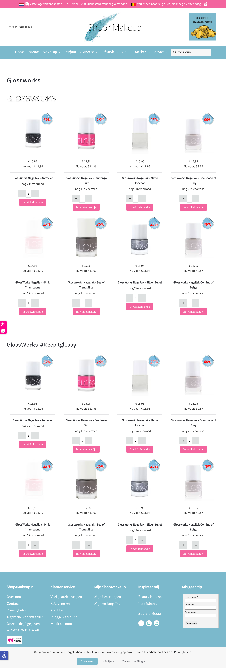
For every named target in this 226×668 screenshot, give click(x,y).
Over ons (14, 596)
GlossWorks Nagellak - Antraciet (33, 178)
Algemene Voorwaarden (25, 617)
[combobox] (191, 52)
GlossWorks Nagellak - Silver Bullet (140, 282)
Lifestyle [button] (108, 52)
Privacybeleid (17, 610)
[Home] (113, 27)
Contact (13, 603)
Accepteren (87, 661)
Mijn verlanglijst (107, 603)
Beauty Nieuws (150, 596)
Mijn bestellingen (107, 596)
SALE (126, 52)
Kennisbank (147, 603)
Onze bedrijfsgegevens (24, 623)
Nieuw (34, 52)
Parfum (70, 52)
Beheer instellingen (134, 661)
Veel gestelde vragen (66, 596)
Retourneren (60, 603)
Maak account (61, 623)
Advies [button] (159, 52)
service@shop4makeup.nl (23, 630)
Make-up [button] (50, 52)
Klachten (57, 610)
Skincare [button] (87, 52)
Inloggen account (63, 617)
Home (19, 52)
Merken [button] (141, 52)
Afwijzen (108, 661)
